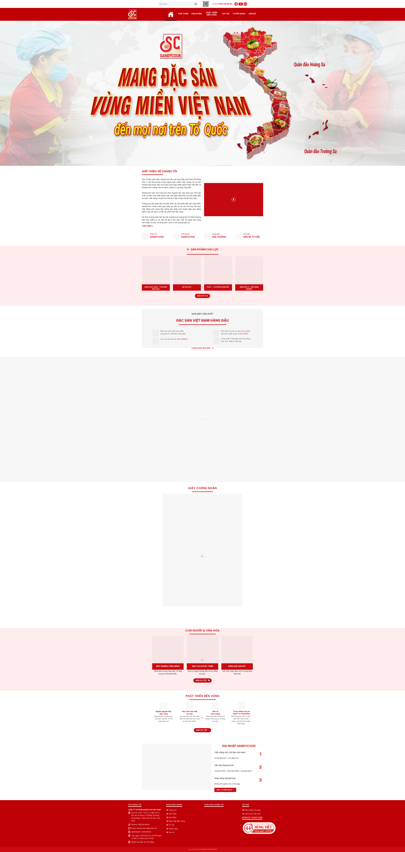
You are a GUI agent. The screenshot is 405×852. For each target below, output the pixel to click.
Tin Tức (226, 14)
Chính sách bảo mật (252, 814)
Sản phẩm (196, 14)
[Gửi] (195, 4)
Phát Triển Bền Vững (177, 821)
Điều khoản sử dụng (252, 810)
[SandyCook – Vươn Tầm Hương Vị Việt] (135, 14)
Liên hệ (252, 14)
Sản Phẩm (172, 817)
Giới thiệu (183, 14)
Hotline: (222, 4)
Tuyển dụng (238, 14)
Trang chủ (171, 14)
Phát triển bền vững (211, 13)
